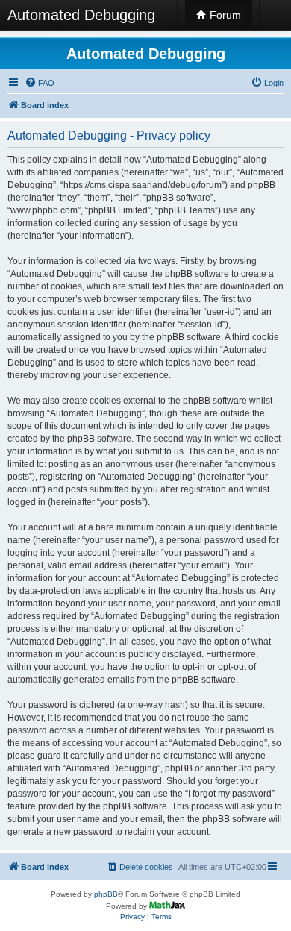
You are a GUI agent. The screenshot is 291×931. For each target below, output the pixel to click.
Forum (224, 15)
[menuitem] (39, 83)
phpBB (106, 894)
